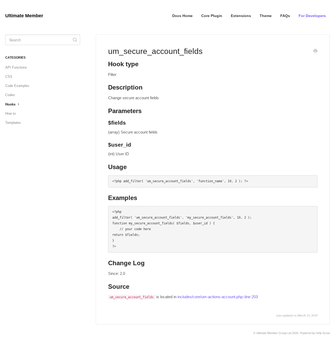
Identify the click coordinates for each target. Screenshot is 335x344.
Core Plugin (211, 16)
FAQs (285, 16)
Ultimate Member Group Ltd (273, 333)
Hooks (10, 104)
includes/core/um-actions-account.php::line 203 (217, 297)
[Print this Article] (315, 51)
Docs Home (182, 16)
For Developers (312, 16)
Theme (266, 16)
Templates (13, 123)
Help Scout (323, 333)
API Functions (16, 67)
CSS (8, 77)
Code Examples (17, 86)
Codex (10, 95)
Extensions (241, 16)
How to (10, 113)
